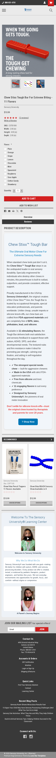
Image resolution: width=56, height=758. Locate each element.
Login (24, 668)
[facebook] (25, 736)
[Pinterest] (21, 211)
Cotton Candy (13, 181)
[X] (17, 211)
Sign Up (31, 668)
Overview (28, 217)
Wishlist (28, 665)
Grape (10, 156)
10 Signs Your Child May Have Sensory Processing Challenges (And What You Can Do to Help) (28, 709)
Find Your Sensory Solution (28, 685)
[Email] (9, 211)
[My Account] (44, 3)
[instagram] (31, 736)
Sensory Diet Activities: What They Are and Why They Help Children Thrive (28, 714)
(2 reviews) (24, 118)
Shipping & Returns (28, 672)
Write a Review (10, 121)
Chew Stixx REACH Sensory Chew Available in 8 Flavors (41, 488)
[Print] (13, 211)
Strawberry (12, 184)
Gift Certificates (28, 662)
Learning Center (28, 691)
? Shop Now (28, 422)
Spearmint (12, 170)
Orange (11, 152)
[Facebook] (5, 211)
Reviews (28, 221)
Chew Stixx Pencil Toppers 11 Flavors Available (15, 487)
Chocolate (12, 163)
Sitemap (32, 753)
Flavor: (8, 144)
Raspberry (12, 174)
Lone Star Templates (38, 756)
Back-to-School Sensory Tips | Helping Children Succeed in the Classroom (28, 720)
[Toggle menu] (4, 10)
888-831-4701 (10, 3)
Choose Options (14, 503)
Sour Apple (12, 177)
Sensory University (11, 481)
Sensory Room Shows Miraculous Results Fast (28, 705)
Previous (4, 51)
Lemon (10, 159)
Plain (10, 149)
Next (52, 51)
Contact (28, 688)
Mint (9, 167)
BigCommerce (16, 756)
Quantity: (7, 190)
